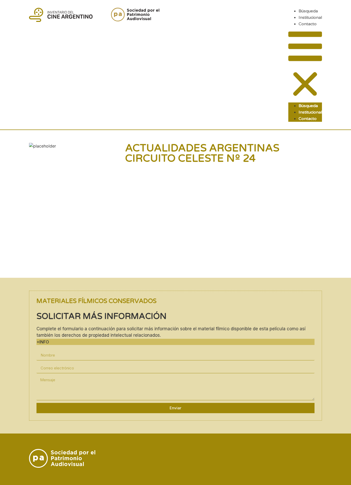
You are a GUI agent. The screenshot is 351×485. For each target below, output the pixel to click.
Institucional (310, 17)
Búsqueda (308, 11)
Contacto (308, 24)
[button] (305, 64)
